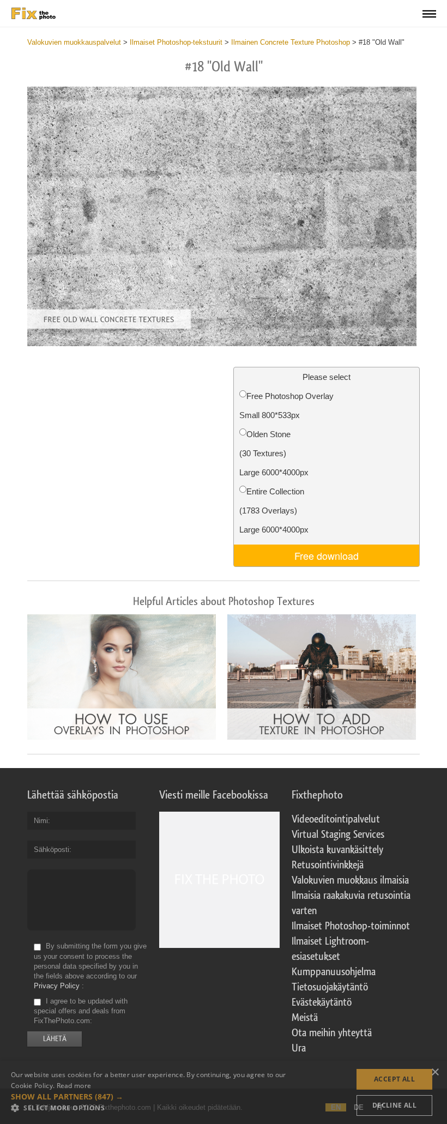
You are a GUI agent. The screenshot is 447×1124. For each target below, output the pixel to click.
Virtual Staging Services (338, 834)
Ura (299, 1048)
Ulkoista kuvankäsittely (337, 849)
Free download (326, 555)
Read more (74, 1085)
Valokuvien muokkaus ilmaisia (350, 880)
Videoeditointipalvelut (336, 819)
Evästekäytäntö (322, 1002)
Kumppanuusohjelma (334, 971)
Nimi (41, 821)
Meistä (305, 1017)
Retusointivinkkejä (328, 865)
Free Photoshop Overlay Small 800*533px (286, 405)
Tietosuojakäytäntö (330, 987)
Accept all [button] (394, 1079)
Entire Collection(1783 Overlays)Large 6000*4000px (274, 510)
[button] (149, 1096)
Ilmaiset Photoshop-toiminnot (351, 926)
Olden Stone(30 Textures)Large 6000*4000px (274, 453)
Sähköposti (51, 849)
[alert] (223, 1092)
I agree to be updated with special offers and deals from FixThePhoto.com (81, 1011)
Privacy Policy (57, 986)
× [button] (435, 1072)
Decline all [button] (394, 1105)
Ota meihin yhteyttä (332, 1033)
